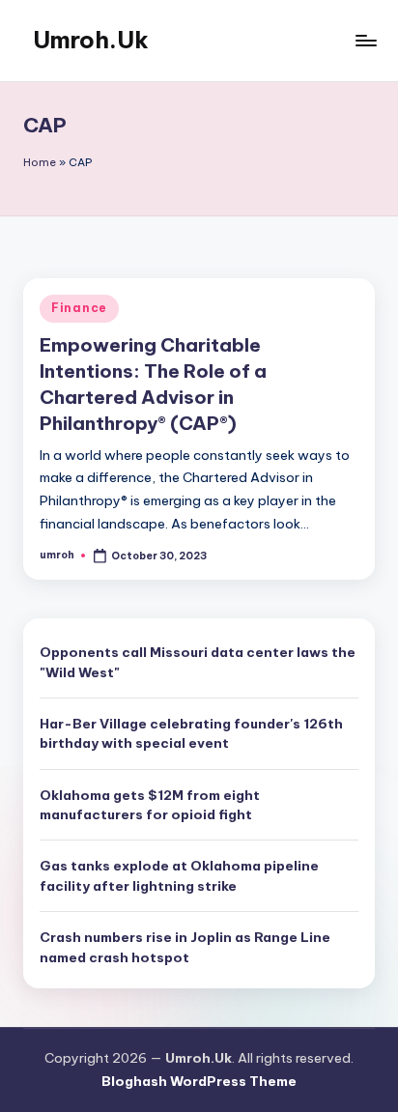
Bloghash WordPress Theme (199, 1081)
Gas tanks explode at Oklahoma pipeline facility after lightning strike (179, 875)
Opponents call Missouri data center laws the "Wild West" (197, 661)
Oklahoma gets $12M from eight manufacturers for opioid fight (150, 804)
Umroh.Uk (91, 39)
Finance (79, 307)
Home (39, 162)
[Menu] (365, 40)
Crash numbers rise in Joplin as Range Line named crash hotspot (185, 946)
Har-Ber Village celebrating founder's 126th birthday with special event (191, 733)
